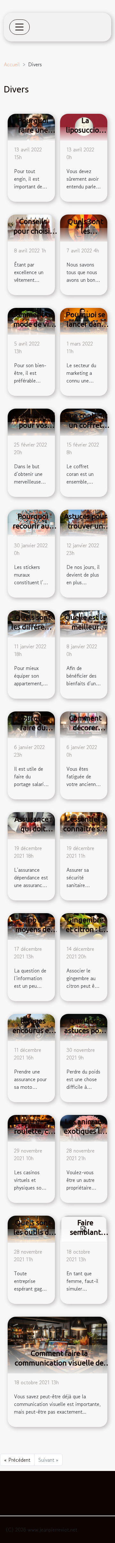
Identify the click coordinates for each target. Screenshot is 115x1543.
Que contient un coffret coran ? (85, 425)
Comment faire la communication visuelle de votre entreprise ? (59, 1362)
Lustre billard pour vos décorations (33, 425)
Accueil (12, 64)
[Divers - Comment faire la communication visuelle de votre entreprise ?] (57, 1344)
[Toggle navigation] (19, 27)
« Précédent (17, 1460)
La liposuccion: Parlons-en (85, 129)
